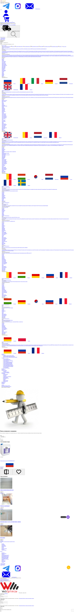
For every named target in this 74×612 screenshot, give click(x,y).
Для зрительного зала (52, 51)
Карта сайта (1, 581)
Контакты (3, 383)
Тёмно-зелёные (4, 237)
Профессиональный (40, 55)
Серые (3, 293)
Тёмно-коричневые (4, 238)
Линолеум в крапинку (7, 151)
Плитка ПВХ (41, 46)
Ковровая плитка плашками (58, 97)
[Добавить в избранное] (19, 472)
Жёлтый (3, 152)
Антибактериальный (26, 144)
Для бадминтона (10, 281)
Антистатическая (40, 97)
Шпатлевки (11, 345)
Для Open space (50, 94)
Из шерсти (63, 55)
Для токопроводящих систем (21, 345)
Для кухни (15, 142)
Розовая (3, 112)
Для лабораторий (18, 142)
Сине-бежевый (4, 167)
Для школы (32, 141)
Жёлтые (3, 224)
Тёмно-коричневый (4, 65)
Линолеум (13, 46)
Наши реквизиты (5, 377)
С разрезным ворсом (15, 56)
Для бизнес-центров (28, 94)
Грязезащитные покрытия (54, 46)
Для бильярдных (57, 94)
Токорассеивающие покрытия (14, 190)
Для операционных (43, 189)
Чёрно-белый (3, 171)
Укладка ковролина (5, 358)
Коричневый (3, 68)
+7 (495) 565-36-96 (2, 563)
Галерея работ (4, 369)
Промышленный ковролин (33, 55)
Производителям (5, 374)
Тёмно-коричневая (4, 124)
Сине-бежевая (4, 121)
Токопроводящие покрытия (5, 555)
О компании (3, 373)
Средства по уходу (4, 345)
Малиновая (3, 108)
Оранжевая (3, 110)
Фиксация (8, 345)
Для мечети (3, 52)
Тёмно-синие (3, 240)
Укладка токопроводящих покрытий (8, 361)
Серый (3, 72)
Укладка (3, 562)
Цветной (3, 74)
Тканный (31, 56)
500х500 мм (32, 97)
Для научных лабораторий (37, 189)
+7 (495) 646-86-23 (2, 38)
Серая (2, 119)
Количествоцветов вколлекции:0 (2, 458)
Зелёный (3, 60)
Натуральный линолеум (27, 46)
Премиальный (29, 145)
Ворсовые (3, 307)
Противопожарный (4, 56)
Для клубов (6, 94)
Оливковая (3, 109)
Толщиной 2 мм (49, 145)
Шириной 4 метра (49, 55)
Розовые (3, 231)
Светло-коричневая (4, 262)
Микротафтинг (68, 97)
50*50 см (29, 97)
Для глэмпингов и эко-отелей (69, 94)
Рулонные (3, 283)
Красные (3, 226)
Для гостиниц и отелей (11, 94)
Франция (31, 89)
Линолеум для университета (33, 142)
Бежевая (3, 99)
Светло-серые (3, 234)
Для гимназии (9, 142)
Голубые (3, 223)
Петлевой (8, 56)
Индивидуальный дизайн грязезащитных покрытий (10, 357)
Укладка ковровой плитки (6, 359)
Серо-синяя (3, 120)
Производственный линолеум (35, 145)
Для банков (53, 94)
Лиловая (3, 107)
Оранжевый (3, 157)
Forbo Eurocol (2, 466)
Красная (3, 106)
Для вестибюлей (19, 51)
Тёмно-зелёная (4, 123)
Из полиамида (60, 55)
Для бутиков (15, 51)
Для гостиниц (47, 51)
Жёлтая (3, 103)
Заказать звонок (2, 599)
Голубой (3, 148)
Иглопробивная (10, 97)
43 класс (49, 144)
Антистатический (31, 144)
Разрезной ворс (19, 97)
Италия (42, 83)
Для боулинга (43, 51)
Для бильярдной (10, 218)
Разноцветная (3, 111)
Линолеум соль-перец (7, 154)
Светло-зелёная (4, 115)
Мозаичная (71, 97)
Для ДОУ (27, 51)
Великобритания (15, 89)
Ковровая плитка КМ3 (52, 97)
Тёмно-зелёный (4, 64)
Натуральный (25, 55)
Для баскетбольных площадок (17, 281)
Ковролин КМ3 (71, 55)
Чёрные (3, 244)
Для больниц (6, 141)
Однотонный (3, 69)
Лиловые (3, 227)
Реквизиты (3, 382)
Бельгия (28, 83)
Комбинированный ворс (5, 97)
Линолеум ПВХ (25, 145)
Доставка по (3, 24)
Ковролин (4, 46)
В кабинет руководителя (38, 51)
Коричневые (3, 225)
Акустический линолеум (53, 144)
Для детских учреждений (27, 141)
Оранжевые (3, 229)
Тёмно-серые (3, 239)
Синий (3, 154)
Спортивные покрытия (47, 46)
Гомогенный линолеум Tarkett (61, 144)
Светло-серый (4, 61)
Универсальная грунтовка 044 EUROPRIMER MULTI (7, 460)
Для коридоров (65, 51)
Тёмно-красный (4, 169)
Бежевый (3, 147)
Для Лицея (40, 94)
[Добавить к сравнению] (6, 472)
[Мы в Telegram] (6, 6)
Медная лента (40, 345)
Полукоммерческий (42, 144)
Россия (14, 83)
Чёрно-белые (3, 243)
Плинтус (60, 46)
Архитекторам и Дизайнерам (7, 376)
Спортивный (45, 55)
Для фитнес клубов (30, 205)
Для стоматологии (59, 141)
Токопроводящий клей (28, 345)
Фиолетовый (3, 67)
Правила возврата (5, 380)
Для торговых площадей (17, 94)
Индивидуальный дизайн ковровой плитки (9, 356)
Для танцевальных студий (65, 141)
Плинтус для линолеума (19, 321)
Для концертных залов (32, 51)
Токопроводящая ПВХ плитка (6, 190)
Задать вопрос (2, 606)
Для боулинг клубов (62, 94)
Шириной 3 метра (61, 145)
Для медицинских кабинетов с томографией (28, 189)
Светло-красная (4, 116)
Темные (3, 242)
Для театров (60, 218)
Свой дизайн (3, 354)
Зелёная (3, 104)
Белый (3, 59)
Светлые (3, 235)
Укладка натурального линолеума (7, 364)
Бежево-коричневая (4, 100)
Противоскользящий (37, 144)
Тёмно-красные (4, 315)
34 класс (46, 144)
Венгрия (28, 179)
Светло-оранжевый (4, 163)
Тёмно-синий (3, 66)
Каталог (1, 551)
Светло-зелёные (4, 232)
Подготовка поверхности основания (8, 366)
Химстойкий (53, 145)
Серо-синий (3, 62)
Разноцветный (4, 70)
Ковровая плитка (8, 46)
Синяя (3, 122)
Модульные (8, 307)
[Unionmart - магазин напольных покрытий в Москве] (7, 22)
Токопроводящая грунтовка (35, 345)
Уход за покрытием (5, 367)
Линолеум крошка (6, 153)
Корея (42, 179)
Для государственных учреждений (12, 141)
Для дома (6, 52)
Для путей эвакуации (27, 142)
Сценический (35, 141)
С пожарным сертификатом (20, 144)
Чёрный (3, 75)
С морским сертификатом (54, 55)
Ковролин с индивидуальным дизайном (8, 355)
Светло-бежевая (4, 113)
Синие (3, 236)
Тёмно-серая (3, 126)
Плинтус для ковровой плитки (6, 321)
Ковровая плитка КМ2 (46, 97)
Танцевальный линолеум (55, 142)
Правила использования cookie (4, 580)
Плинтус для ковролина (13, 321)
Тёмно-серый (3, 155)
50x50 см (8, 221)
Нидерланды (71, 83)
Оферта (4, 379)
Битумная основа (23, 97)
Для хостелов (6, 250)
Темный (3, 73)
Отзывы (3, 543)
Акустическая (36, 97)
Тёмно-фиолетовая (4, 127)
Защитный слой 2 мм (15, 145)
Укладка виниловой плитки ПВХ (7, 363)
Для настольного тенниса (24, 281)
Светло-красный (4, 162)
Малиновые (3, 228)
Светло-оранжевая (4, 117)
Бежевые (3, 222)
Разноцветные (4, 230)
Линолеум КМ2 (20, 145)
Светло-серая (3, 118)
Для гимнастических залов (44, 141)
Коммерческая (64, 97)
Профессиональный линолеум (43, 145)
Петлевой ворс (15, 97)
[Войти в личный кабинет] (6, 15)
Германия (56, 83)
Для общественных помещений (52, 218)
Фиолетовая (3, 128)
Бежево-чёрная (4, 101)
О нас (1, 542)
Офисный (3, 141)
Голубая (3, 102)
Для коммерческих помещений (59, 51)
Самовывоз (4, 371)
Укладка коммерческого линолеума (8, 360)
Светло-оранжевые (4, 292)
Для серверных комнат (54, 189)
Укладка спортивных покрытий (7, 362)
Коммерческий (67, 144)
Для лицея (22, 142)
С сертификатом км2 (12, 221)
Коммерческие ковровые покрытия (6, 55)
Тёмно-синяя (3, 269)
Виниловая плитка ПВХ (5, 557)
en (1, 9)
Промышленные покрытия (12, 144)
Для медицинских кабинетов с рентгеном (16, 189)
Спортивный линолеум (5, 281)
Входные (6, 307)
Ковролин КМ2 (67, 55)
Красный (3, 196)
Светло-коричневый (4, 161)
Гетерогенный (4, 144)
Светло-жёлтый (4, 160)
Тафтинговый (34, 56)
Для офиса (3, 94)
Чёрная (3, 129)
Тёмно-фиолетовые (4, 241)
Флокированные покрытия (35, 46)
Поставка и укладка (11, 24)
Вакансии (4, 375)
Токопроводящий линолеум (19, 46)
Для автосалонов (11, 51)
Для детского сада (23, 51)
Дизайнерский (11, 145)
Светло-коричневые (4, 233)
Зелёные (3, 286)
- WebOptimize (6, 593)
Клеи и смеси (64, 46)
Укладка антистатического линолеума (8, 365)
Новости (3, 368)
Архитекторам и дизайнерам (5, 372)
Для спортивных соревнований (52, 141)
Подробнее (1, 493)
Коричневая (3, 105)
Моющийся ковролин (20, 55)
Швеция (29, 185)
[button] (4, 45)
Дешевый (11, 56)
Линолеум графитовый (13, 151)
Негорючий (28, 55)
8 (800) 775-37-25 (2, 39)
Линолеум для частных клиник (41, 142)
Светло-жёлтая (4, 114)
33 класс (7, 145)
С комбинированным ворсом (22, 56)
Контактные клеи (15, 345)
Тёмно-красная (4, 125)
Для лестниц (39, 141)
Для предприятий (48, 189)
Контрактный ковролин (14, 55)
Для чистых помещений (49, 142)
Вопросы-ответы (5, 381)
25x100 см (27, 97)
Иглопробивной (39, 56)
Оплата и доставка (4, 370)
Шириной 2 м (57, 145)
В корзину (1, 468)
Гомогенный (7, 144)
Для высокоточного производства (6, 189)
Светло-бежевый (4, 159)
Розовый (3, 158)
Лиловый (3, 150)
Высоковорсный (28, 56)
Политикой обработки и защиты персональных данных (26, 598)
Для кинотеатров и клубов (5, 51)
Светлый (3, 71)
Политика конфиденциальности (4, 579)
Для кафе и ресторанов (31, 218)
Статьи (3, 547)
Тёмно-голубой (4, 63)
